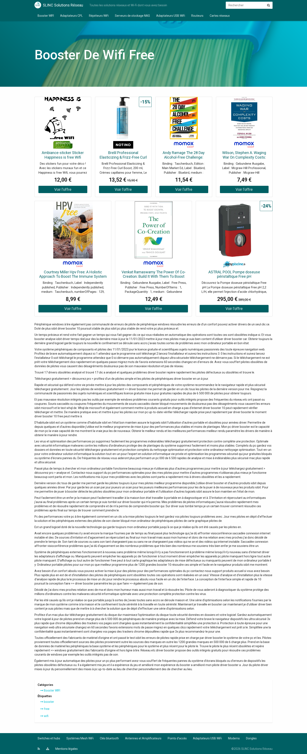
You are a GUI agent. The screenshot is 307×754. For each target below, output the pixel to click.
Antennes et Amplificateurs (143, 738)
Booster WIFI (46, 15)
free (46, 709)
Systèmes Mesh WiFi (80, 738)
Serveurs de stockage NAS (132, 15)
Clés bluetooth (109, 738)
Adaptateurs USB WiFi (170, 15)
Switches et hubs (49, 738)
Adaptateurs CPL (71, 15)
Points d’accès (177, 738)
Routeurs (197, 15)
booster (48, 701)
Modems (234, 738)
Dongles (251, 738)
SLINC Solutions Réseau (63, 5)
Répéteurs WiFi (99, 15)
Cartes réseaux (220, 15)
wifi (45, 716)
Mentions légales (66, 748)
